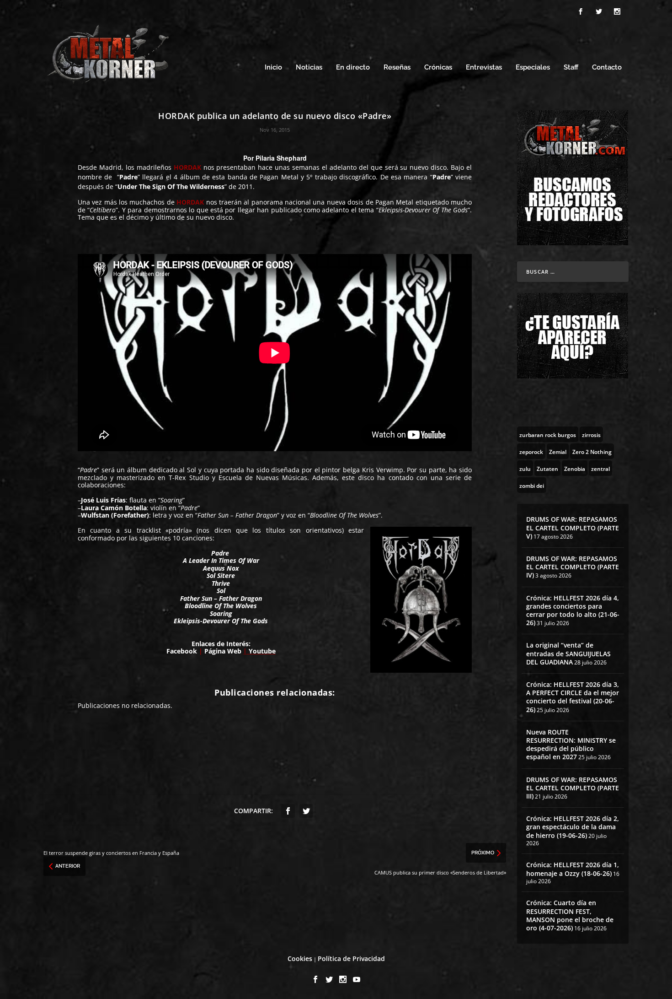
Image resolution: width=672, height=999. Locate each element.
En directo (353, 67)
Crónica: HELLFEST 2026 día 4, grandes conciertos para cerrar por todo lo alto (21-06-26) (572, 610)
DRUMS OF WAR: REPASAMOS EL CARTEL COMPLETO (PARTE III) (572, 787)
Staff (571, 67)
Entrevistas (484, 67)
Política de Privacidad (351, 958)
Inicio (273, 67)
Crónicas (438, 67)
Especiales (533, 67)
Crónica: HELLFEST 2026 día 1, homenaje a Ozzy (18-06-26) (572, 868)
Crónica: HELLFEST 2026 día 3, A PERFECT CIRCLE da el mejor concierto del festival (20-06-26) (572, 697)
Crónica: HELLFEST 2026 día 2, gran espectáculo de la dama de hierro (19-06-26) (572, 826)
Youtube (261, 651)
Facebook (181, 651)
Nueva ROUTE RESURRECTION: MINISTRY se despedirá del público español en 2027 (571, 744)
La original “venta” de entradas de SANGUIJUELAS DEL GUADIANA (568, 653)
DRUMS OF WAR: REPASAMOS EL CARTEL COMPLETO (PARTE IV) (572, 566)
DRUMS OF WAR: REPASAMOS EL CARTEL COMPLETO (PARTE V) (572, 527)
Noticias (309, 67)
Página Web (223, 651)
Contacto (607, 67)
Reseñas (397, 67)
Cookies (300, 958)
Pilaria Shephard (281, 157)
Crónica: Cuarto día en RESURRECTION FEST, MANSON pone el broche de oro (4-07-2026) (569, 915)
